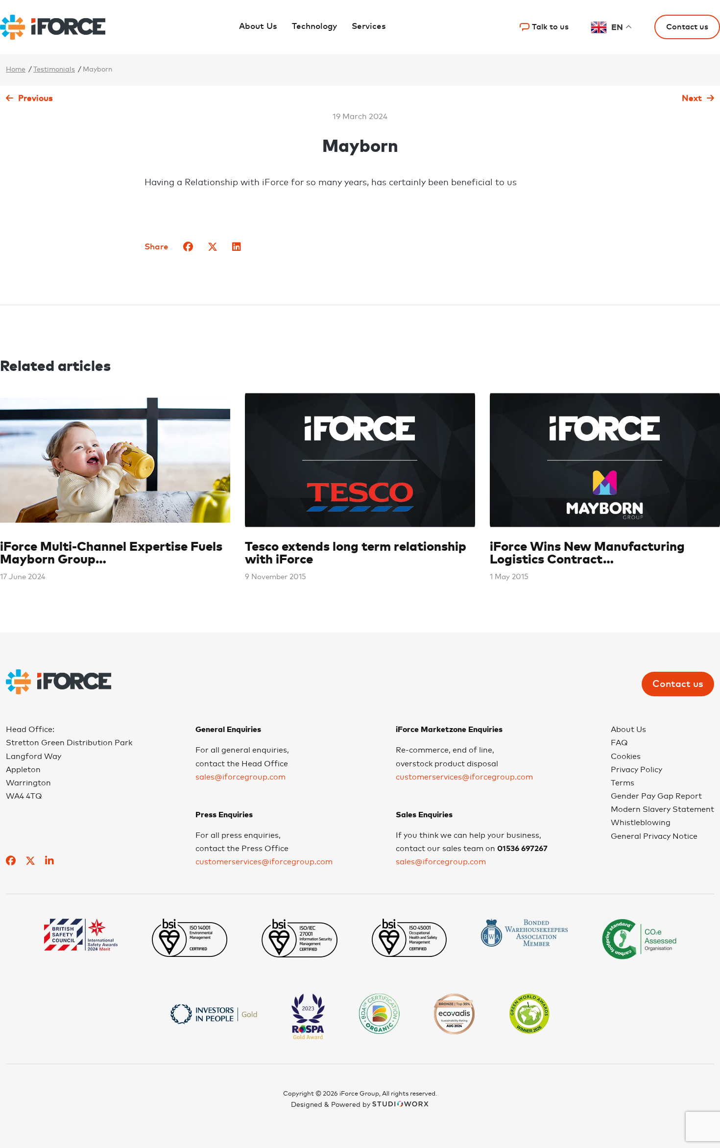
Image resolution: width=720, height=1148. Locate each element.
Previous (35, 99)
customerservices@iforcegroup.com (264, 862)
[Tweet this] (212, 247)
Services (369, 27)
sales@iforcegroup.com (240, 777)
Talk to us (550, 27)
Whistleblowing (641, 823)
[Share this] (188, 247)
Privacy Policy (636, 770)
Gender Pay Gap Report (656, 796)
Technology (314, 27)
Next (692, 99)
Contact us (677, 684)
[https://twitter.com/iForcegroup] (30, 862)
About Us (258, 27)
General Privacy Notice (654, 836)
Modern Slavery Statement (662, 809)
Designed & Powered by (331, 1104)
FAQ (619, 743)
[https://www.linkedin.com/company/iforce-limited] (49, 862)
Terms (622, 783)
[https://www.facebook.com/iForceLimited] (11, 862)
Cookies (626, 756)
